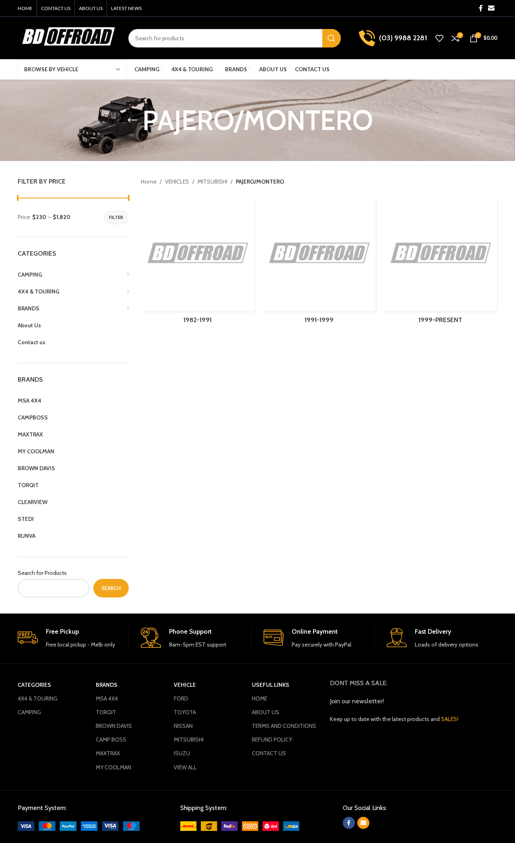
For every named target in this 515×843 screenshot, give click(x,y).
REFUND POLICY (272, 739)
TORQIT (106, 712)
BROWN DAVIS (114, 725)
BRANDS (106, 684)
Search (111, 588)
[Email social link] (491, 8)
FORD (181, 698)
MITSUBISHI (212, 181)
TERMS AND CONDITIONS (284, 725)
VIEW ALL (185, 767)
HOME (259, 698)
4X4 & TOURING (38, 698)
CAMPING (29, 712)
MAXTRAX (108, 753)
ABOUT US (265, 712)
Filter (116, 217)
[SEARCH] (331, 38)
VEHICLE (185, 684)
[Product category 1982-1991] (197, 263)
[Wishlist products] (439, 38)
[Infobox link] (73, 638)
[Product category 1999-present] (440, 263)
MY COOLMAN (113, 767)
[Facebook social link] (481, 8)
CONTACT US (269, 753)
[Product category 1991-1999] (319, 263)
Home (149, 181)
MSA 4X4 (107, 698)
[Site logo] (67, 37)
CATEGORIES (34, 684)
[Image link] (79, 825)
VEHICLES (177, 181)
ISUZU (182, 753)
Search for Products (42, 572)
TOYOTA (185, 712)
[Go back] (132, 120)
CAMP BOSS (111, 739)
